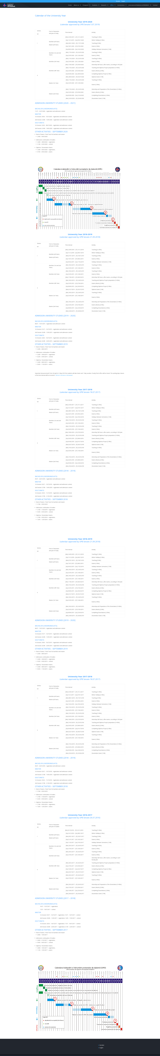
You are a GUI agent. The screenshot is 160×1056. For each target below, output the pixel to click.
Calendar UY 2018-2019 (46, 381)
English (123, 1)
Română (118, 1)
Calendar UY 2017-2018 (46, 532)
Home (70, 5)
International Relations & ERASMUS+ (138, 5)
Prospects (85, 5)
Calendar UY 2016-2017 (46, 960)
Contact (155, 5)
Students (94, 5)
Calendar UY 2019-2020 (46, 162)
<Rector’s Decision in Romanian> (64, 375)
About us (76, 5)
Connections (121, 5)
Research (103, 5)
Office (112, 5)
